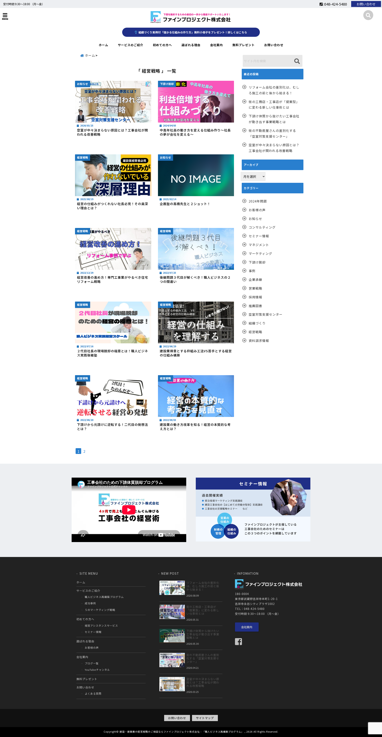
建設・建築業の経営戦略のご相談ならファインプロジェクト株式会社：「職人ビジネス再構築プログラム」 (182, 731)
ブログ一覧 (92, 663)
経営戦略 (255, 331)
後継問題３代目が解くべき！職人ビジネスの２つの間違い (195, 279)
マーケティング (260, 253)
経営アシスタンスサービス (101, 625)
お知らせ (255, 218)
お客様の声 (257, 209)
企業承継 (255, 279)
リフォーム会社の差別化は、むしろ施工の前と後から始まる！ (274, 90)
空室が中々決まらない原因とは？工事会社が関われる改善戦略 (112, 132)
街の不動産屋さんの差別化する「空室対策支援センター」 (272, 133)
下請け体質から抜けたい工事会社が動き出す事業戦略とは (274, 119)
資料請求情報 (259, 340)
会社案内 (216, 45)
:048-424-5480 (335, 4)
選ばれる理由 (191, 45)
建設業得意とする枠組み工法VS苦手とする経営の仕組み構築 (196, 353)
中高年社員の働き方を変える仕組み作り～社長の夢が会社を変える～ (195, 132)
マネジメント (259, 244)
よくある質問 (93, 693)
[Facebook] (240, 641)
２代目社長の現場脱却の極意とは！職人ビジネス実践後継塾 (112, 353)
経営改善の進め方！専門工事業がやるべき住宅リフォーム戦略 (112, 279)
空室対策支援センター (266, 314)
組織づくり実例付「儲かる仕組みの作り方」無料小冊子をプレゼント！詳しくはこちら (192, 32)
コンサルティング (262, 227)
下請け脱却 (257, 262)
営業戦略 (255, 288)
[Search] (296, 61)
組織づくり (257, 323)
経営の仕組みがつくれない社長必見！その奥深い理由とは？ (112, 206)
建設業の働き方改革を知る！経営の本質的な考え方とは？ (195, 427)
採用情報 (255, 297)
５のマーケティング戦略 (100, 610)
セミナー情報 (259, 236)
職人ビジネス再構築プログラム (104, 597)
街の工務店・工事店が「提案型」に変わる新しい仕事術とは (274, 104)
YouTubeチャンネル (97, 670)
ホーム (103, 45)
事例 (252, 270)
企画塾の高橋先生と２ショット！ (185, 204)
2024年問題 (258, 201)
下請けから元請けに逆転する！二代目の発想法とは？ (112, 427)
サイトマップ (205, 718)
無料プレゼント (243, 45)
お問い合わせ (366, 4)
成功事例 (90, 603)
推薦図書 (255, 305)
